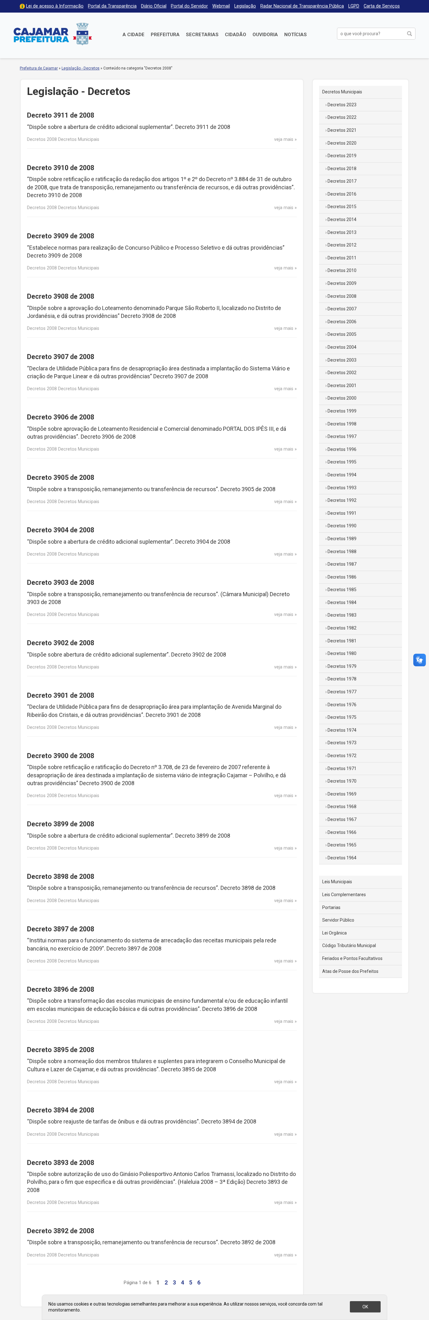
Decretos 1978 (342, 678)
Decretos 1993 (342, 487)
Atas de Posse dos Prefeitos (350, 971)
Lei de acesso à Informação (55, 6)
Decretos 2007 (342, 308)
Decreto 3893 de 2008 (60, 1163)
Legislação (245, 6)
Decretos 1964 (342, 857)
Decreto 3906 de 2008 (60, 417)
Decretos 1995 (342, 461)
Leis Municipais (337, 881)
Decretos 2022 (342, 117)
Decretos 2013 (342, 232)
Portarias (331, 907)
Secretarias (202, 34)
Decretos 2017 (342, 181)
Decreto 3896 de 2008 (60, 989)
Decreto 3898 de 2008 (60, 876)
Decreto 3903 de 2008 (60, 582)
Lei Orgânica (334, 932)
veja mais (283, 139)
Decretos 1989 (342, 538)
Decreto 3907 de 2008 (60, 357)
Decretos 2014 (342, 219)
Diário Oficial (153, 6)
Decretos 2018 (342, 168)
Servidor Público (338, 920)
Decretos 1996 (342, 449)
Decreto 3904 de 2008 (60, 530)
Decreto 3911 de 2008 (60, 115)
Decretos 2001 (342, 385)
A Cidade (133, 34)
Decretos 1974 (342, 730)
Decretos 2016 (342, 194)
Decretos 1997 (342, 436)
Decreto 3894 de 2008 (60, 1110)
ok (365, 1306)
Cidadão (235, 34)
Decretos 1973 (342, 742)
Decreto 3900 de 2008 (60, 756)
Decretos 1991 (342, 513)
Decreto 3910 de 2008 (60, 168)
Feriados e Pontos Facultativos (352, 958)
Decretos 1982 (342, 627)
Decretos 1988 (342, 551)
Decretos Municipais (342, 91)
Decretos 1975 (342, 717)
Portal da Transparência (112, 6)
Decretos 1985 (342, 589)
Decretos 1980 (342, 653)
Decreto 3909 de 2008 (60, 236)
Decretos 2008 (342, 296)
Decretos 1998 (342, 423)
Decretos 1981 (342, 640)
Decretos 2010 (342, 270)
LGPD (353, 6)
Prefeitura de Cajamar (53, 34)
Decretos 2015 (342, 206)
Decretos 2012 (342, 244)
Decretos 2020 (342, 143)
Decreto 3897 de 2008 (60, 929)
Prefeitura (165, 34)
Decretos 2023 (342, 104)
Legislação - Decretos (81, 68)
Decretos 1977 (342, 691)
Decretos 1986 (342, 577)
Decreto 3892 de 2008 (60, 1231)
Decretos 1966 (342, 832)
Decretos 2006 (342, 321)
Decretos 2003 (342, 360)
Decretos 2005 (342, 334)
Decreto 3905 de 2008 (60, 477)
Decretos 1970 (342, 781)
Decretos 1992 (342, 500)
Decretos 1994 (342, 474)
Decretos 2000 (342, 398)
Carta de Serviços (382, 6)
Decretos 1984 (342, 602)
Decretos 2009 (342, 283)
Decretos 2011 (342, 257)
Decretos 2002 (342, 372)
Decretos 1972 (342, 755)
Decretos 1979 (342, 666)
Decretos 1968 (342, 806)
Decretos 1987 (342, 564)
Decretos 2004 (342, 347)
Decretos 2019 (342, 155)
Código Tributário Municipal (349, 945)
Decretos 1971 (342, 768)
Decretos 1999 (342, 410)
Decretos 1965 (342, 844)
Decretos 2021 (342, 130)
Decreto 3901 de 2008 (60, 695)
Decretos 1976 (342, 704)
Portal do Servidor (189, 6)
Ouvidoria (265, 34)
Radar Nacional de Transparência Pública (302, 6)
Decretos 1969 (342, 793)
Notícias (295, 34)
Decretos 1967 (342, 819)
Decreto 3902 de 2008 (60, 643)
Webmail (221, 6)
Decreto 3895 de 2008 (60, 1050)
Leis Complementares (344, 894)
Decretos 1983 (342, 615)
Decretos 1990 (342, 525)
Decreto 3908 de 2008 (60, 296)
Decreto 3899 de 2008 (60, 824)
